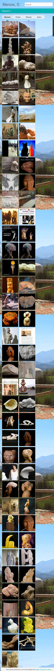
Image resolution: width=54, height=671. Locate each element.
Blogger (37, 669)
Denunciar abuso (45, 669)
